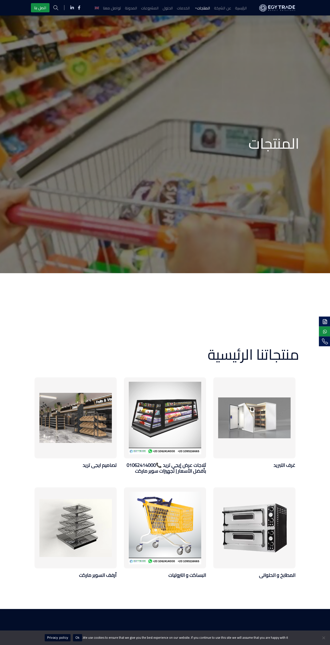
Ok (77, 637)
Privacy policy (57, 637)
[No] (324, 637)
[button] (202, 8)
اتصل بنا (40, 7)
